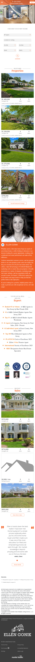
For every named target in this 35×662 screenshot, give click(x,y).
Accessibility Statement (23, 648)
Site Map (3, 651)
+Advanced (17, 58)
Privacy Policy (21, 644)
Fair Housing (4, 648)
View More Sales (17, 515)
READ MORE (17, 564)
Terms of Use (4, 644)
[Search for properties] (17, 55)
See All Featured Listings (17, 203)
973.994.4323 (4, 620)
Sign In (32, 2)
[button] (2, 244)
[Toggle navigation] (2, 2)
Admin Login (20, 651)
